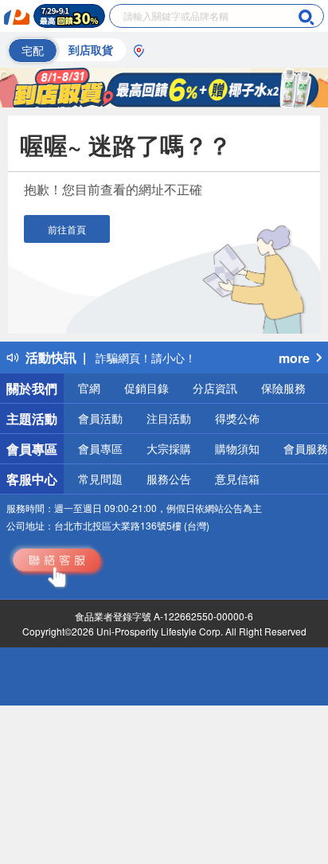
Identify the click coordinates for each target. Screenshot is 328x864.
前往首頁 (67, 229)
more (294, 358)
